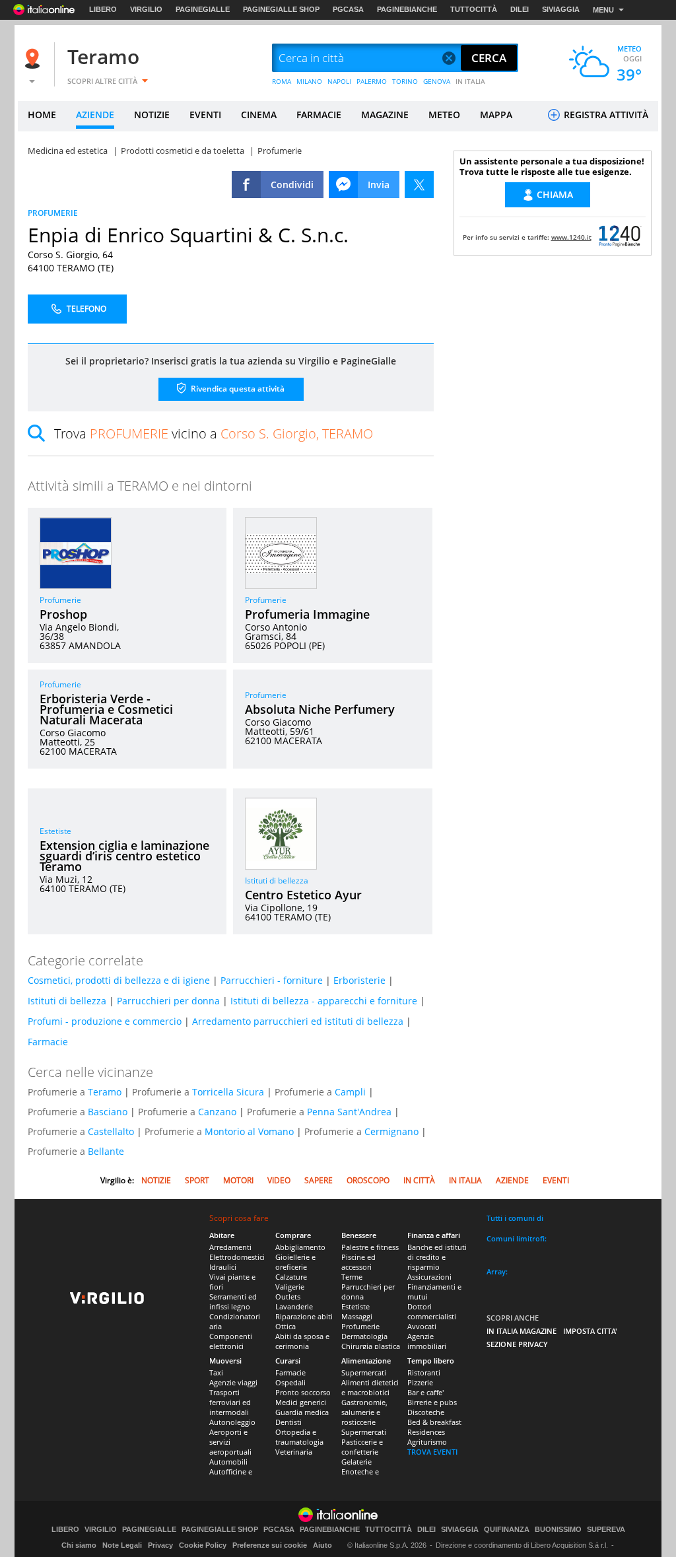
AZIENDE (95, 114)
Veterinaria (293, 1452)
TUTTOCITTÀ (473, 9)
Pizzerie (420, 1382)
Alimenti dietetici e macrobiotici (370, 1387)
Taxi (216, 1372)
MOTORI (238, 1180)
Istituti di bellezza (276, 880)
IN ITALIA (470, 81)
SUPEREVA (606, 1529)
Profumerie (60, 600)
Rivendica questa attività (237, 388)
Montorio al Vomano (249, 1131)
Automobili (228, 1462)
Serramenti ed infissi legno (233, 1301)
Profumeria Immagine (307, 614)
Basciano (107, 1111)
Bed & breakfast (434, 1422)
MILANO (309, 81)
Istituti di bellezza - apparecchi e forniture (323, 1000)
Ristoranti (423, 1372)
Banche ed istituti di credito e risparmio (437, 1257)
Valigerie (289, 1287)
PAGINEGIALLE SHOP (281, 9)
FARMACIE (318, 114)
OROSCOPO (368, 1180)
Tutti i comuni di (515, 1218)
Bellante (106, 1151)
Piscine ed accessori (358, 1262)
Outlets (287, 1296)
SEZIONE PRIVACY (517, 1344)
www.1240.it (571, 237)
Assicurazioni (429, 1277)
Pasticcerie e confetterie (362, 1447)
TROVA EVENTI (432, 1452)
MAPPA (496, 114)
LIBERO (103, 9)
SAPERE (318, 1180)
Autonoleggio (232, 1422)
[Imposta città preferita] (34, 58)
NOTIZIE (152, 114)
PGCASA (348, 9)
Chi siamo (78, 1545)
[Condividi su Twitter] (419, 184)
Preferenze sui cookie (269, 1545)
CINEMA (259, 114)
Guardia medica (302, 1412)
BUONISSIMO (558, 1529)
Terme (351, 1277)
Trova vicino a (213, 433)
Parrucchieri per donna (168, 1000)
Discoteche (425, 1412)
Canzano (217, 1111)
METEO (444, 114)
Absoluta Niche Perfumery (320, 709)
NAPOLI (339, 81)
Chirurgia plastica (370, 1346)
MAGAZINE (385, 114)
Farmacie (48, 1041)
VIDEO (278, 1180)
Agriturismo (427, 1442)
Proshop (63, 614)
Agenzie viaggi (233, 1382)
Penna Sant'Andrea (349, 1111)
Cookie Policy (202, 1545)
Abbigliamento (300, 1247)
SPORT (197, 1180)
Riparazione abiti (304, 1316)
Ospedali (290, 1382)
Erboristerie (359, 980)
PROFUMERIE (53, 213)
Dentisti (288, 1422)
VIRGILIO (146, 9)
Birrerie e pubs (432, 1402)
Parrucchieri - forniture (271, 980)
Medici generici (300, 1402)
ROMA (281, 81)
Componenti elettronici (230, 1341)
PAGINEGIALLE (203, 9)
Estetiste (55, 831)
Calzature (291, 1277)
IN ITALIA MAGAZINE (522, 1331)
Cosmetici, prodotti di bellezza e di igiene (119, 980)
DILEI (519, 9)
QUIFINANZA (506, 1529)
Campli (350, 1092)
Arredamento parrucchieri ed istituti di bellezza (297, 1021)
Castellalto (111, 1131)
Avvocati (421, 1326)
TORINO (405, 81)
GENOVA (436, 81)
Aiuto (322, 1545)
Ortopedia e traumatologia (299, 1437)
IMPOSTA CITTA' (590, 1331)
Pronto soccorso (303, 1392)
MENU (603, 10)
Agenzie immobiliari (426, 1341)
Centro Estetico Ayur (303, 895)
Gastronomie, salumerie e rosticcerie (364, 1412)
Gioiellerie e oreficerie (295, 1262)
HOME (42, 114)
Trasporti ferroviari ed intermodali (230, 1402)
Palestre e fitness (370, 1247)
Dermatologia (364, 1336)
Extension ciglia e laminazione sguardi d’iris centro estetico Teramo (124, 855)
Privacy (160, 1545)
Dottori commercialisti (431, 1311)
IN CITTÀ (419, 1180)
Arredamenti (230, 1247)
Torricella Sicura (228, 1092)
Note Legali (122, 1545)
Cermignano (391, 1131)
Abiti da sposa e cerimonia (302, 1341)
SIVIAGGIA (561, 9)
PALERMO (371, 81)
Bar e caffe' (425, 1392)
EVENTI (205, 114)
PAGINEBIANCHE (407, 9)
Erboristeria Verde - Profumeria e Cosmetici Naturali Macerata (106, 709)
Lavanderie (294, 1306)
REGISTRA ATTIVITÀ (604, 114)
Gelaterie (356, 1462)
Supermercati (363, 1372)
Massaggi (356, 1316)
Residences (426, 1432)
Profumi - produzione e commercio (105, 1021)
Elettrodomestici (237, 1257)
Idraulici (222, 1267)
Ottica (285, 1326)
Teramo (103, 56)
